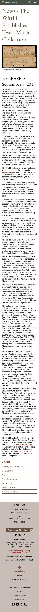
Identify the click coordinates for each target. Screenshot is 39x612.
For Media (7, 483)
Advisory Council (10, 491)
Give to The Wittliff (19, 579)
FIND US (19, 505)
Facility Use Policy (20, 596)
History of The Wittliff (12, 467)
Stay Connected (9, 479)
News (4, 475)
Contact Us (7, 471)
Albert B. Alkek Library (23, 509)
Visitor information (24, 444)
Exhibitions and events (19, 451)
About (19, 575)
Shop (19, 583)
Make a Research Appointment (19, 587)
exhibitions (7, 172)
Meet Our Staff (9, 487)
